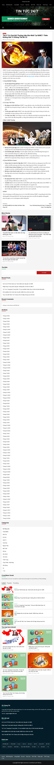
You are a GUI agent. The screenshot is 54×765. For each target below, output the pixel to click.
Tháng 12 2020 (6, 466)
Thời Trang (45, 4)
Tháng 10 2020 (6, 471)
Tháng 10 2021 (6, 455)
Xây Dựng (5, 565)
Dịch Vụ (5, 534)
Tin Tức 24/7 (27, 11)
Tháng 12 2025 (6, 329)
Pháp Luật (39, 4)
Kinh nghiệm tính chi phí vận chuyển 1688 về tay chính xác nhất (18, 292)
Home (3, 4)
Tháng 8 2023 (6, 403)
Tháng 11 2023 (6, 395)
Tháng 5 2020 (6, 485)
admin (5, 39)
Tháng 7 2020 (6, 480)
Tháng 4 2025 (6, 351)
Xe (3, 568)
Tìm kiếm (4, 267)
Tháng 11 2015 (6, 515)
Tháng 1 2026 (6, 326)
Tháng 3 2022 (6, 444)
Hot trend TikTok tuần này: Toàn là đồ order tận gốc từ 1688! (18, 283)
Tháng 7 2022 (6, 433)
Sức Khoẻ (5, 554)
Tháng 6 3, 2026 (36, 673)
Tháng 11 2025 (6, 332)
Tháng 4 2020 (6, 488)
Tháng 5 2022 (6, 439)
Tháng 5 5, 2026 (10, 236)
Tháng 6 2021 (6, 460)
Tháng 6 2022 (6, 436)
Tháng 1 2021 (6, 463)
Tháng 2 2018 (6, 507)
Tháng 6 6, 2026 (36, 649)
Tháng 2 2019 (6, 502)
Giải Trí (4, 33)
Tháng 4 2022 (6, 441)
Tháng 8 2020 (6, 477)
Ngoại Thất (5, 545)
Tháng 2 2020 (6, 493)
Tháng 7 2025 (6, 343)
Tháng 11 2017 (6, 510)
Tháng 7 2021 (6, 458)
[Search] (51, 27)
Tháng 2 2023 (6, 419)
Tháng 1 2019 (6, 504)
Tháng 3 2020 (6, 491)
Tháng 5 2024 (6, 378)
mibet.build (31, 76)
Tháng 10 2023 (6, 398)
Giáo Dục (27, 4)
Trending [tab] (16, 583)
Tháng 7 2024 (6, 373)
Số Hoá (4, 551)
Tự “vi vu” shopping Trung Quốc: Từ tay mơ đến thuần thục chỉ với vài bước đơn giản (23, 289)
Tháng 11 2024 (6, 365)
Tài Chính (5, 556)
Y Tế (50, 4)
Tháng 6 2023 (6, 408)
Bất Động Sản (9, 4)
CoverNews (31, 762)
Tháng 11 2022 (6, 428)
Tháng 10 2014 (6, 518)
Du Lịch (22, 4)
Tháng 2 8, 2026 (10, 261)
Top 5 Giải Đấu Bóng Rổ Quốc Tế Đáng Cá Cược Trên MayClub (40, 205)
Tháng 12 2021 (6, 450)
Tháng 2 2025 (6, 356)
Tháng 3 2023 (6, 417)
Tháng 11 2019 (6, 499)
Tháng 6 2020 (6, 482)
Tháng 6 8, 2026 (10, 649)
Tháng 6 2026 (6, 315)
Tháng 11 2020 (6, 469)
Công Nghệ (16, 4)
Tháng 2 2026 (6, 324)
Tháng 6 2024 (6, 376)
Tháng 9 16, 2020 (11, 39)
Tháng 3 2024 (6, 384)
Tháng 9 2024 (6, 370)
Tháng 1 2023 (6, 422)
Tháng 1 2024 (6, 389)
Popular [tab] (9, 583)
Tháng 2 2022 (6, 447)
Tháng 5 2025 (6, 348)
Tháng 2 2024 (6, 387)
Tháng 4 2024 (6, 381)
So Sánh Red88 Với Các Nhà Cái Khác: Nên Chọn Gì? (14, 205)
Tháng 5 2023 (6, 411)
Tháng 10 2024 (6, 367)
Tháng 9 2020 (6, 474)
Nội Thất (33, 4)
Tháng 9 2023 (6, 400)
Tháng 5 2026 (6, 318)
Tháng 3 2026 (6, 321)
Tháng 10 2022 (6, 430)
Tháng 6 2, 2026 (10, 696)
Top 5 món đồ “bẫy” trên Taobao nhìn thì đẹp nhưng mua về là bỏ (18, 294)
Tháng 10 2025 (6, 335)
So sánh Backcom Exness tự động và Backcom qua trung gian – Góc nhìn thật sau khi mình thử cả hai (40, 234)
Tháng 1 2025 (6, 359)
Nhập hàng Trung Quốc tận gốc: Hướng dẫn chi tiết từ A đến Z (18, 286)
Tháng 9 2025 (6, 337)
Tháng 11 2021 (6, 452)
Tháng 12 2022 (6, 425)
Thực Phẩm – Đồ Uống (8, 562)
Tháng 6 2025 (6, 346)
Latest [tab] (4, 583)
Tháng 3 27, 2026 (36, 238)
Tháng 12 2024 (6, 362)
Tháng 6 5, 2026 (10, 673)
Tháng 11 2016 (6, 512)
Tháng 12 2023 (6, 392)
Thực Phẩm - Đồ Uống (25, 746)
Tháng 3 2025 (6, 354)
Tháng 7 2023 (6, 406)
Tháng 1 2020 (6, 496)
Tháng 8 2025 (6, 340)
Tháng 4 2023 (6, 414)
